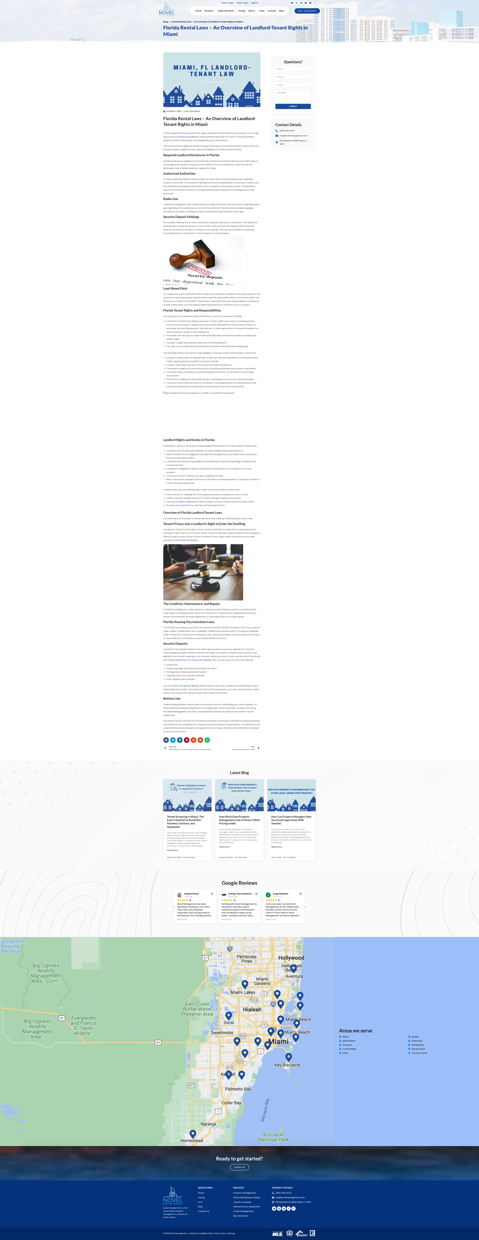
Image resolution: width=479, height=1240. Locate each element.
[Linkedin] (301, 3)
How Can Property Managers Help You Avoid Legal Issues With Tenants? (291, 820)
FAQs (262, 10)
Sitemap (231, 1233)
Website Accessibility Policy (201, 1233)
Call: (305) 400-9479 (307, 11)
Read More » (172, 850)
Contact (272, 10)
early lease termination (186, 540)
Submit (293, 106)
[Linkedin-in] (284, 1208)
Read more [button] (182, 919)
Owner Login (242, 2)
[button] (166, 740)
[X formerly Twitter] (315, 3)
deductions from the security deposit (193, 660)
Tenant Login (227, 2)
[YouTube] (292, 3)
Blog (281, 10)
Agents (254, 2)
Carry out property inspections (181, 501)
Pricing (242, 10)
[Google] (279, 1208)
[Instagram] (310, 3)
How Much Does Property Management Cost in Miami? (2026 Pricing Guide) (239, 820)
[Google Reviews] (297, 3)
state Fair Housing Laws (236, 346)
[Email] (306, 3)
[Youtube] (274, 1208)
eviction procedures (188, 136)
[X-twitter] (289, 1208)
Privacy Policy (220, 1233)
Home (198, 10)
